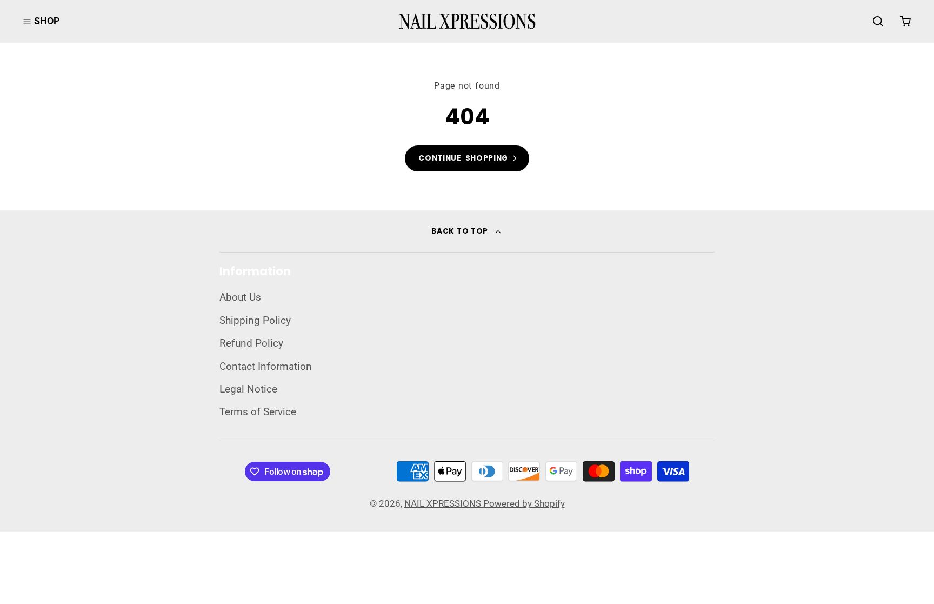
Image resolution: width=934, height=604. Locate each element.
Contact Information (265, 367)
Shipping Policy (255, 321)
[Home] (467, 21)
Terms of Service (257, 412)
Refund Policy (251, 343)
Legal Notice (248, 389)
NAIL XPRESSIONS (443, 503)
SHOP (47, 20)
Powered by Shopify (524, 503)
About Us (240, 297)
